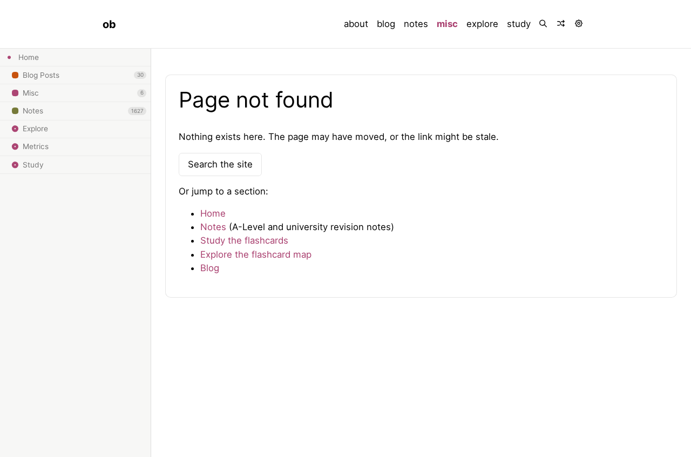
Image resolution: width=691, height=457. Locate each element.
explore (482, 23)
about (356, 23)
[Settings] (579, 24)
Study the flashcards (244, 240)
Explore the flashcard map (255, 254)
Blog (209, 268)
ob (109, 24)
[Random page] (562, 24)
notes (416, 23)
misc (447, 23)
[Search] (544, 24)
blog (386, 23)
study (519, 23)
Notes (213, 226)
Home (213, 213)
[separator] (150, 253)
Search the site (220, 164)
